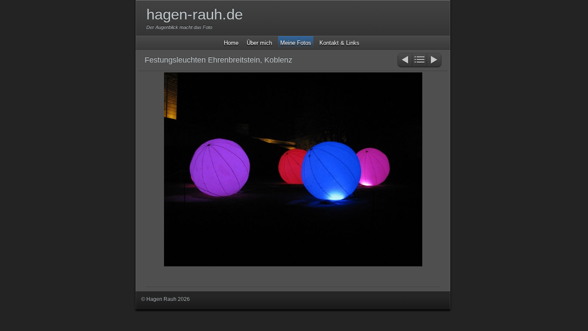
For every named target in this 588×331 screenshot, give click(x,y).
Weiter (434, 60)
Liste (419, 60)
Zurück (404, 60)
